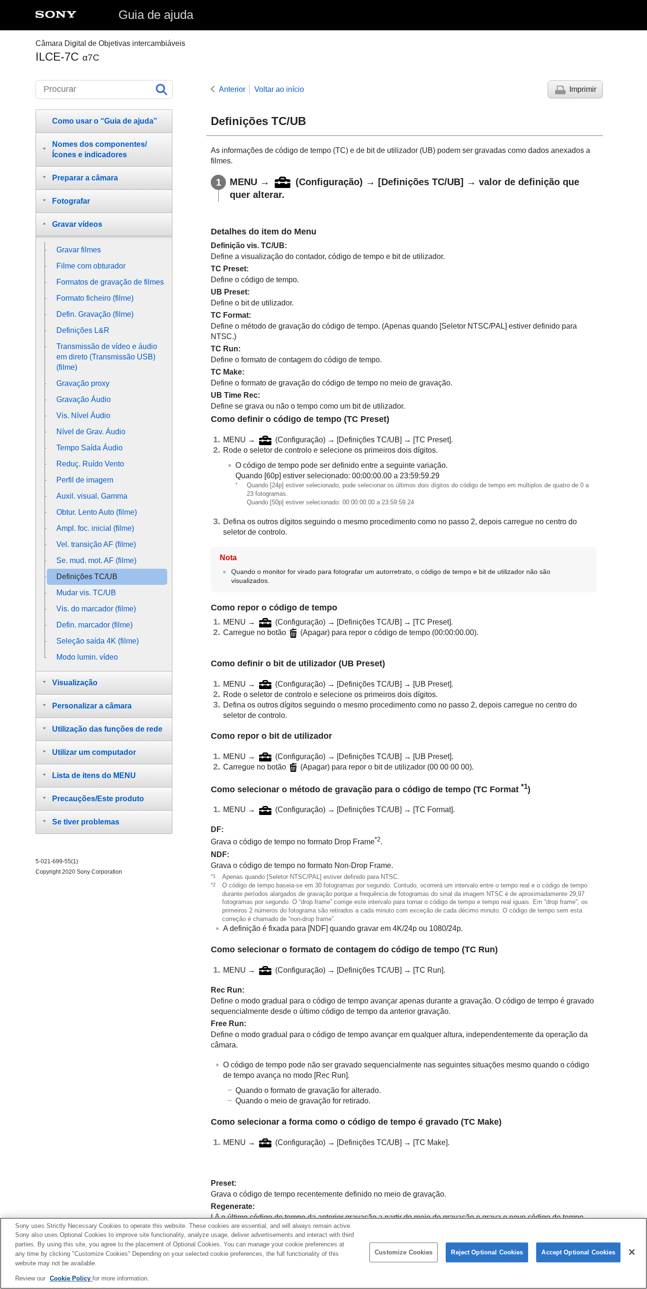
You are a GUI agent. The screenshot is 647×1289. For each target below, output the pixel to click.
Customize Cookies (403, 1252)
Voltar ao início (279, 89)
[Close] (631, 1252)
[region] (323, 1253)
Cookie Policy (71, 1277)
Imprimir (582, 89)
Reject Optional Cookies (487, 1252)
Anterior (232, 89)
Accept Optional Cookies (578, 1252)
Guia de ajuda (155, 15)
